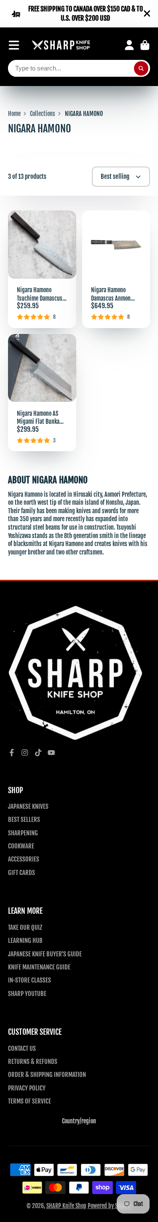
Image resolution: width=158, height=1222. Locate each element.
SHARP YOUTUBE (27, 993)
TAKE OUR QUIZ (25, 927)
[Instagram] (25, 752)
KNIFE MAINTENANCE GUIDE (39, 967)
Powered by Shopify (110, 1205)
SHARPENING (23, 833)
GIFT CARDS (21, 872)
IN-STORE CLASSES (29, 980)
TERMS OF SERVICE (29, 1101)
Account (129, 45)
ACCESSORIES (23, 859)
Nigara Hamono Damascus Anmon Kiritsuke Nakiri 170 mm (116, 269)
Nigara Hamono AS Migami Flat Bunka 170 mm (42, 393)
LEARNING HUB (25, 940)
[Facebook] (12, 752)
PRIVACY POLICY (27, 1088)
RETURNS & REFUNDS (32, 1061)
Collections (42, 113)
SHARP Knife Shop (66, 1205)
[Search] (141, 68)
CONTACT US (22, 1048)
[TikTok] (38, 752)
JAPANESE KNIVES (28, 806)
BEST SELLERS (24, 819)
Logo (61, 45)
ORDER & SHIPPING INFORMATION (47, 1074)
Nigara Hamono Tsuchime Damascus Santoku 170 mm (42, 269)
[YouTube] (51, 752)
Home (14, 113)
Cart (145, 45)
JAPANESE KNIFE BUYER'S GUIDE (45, 954)
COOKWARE (21, 846)
